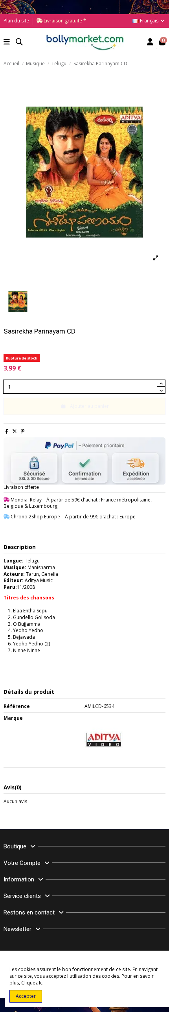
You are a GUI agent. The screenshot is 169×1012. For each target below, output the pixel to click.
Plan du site (16, 20)
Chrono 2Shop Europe (35, 516)
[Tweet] (14, 431)
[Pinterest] (22, 431)
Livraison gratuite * (64, 20)
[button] (7, 42)
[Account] (150, 42)
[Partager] (6, 431)
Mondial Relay (26, 499)
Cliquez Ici (32, 982)
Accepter (26, 996)
